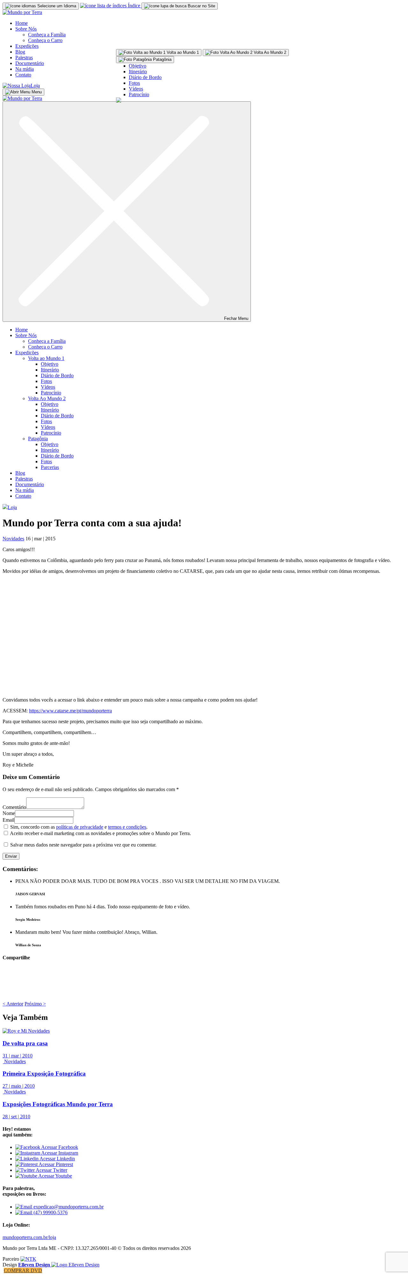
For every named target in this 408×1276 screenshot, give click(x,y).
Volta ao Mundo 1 (46, 358)
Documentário (29, 63)
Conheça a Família (47, 34)
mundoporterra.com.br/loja (29, 1237)
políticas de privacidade (79, 827)
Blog (20, 51)
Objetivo (137, 65)
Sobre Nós (26, 29)
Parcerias (50, 467)
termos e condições (127, 827)
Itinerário (138, 71)
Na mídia (24, 69)
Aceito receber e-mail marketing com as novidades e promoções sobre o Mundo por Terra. (100, 833)
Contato (23, 74)
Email (8, 820)
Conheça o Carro (45, 40)
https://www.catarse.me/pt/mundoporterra (70, 710)
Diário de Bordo (145, 77)
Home (21, 23)
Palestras (24, 57)
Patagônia (38, 438)
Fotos (134, 83)
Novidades (13, 538)
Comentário (14, 807)
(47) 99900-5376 (50, 1212)
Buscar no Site (200, 6)
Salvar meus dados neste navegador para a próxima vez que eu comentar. (83, 844)
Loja (35, 85)
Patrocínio (139, 94)
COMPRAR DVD (23, 1270)
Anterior (13, 1003)
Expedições (27, 46)
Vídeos (136, 88)
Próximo (35, 1003)
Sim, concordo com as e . (79, 827)
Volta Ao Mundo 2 (47, 398)
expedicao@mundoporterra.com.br (68, 1206)
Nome (9, 813)
